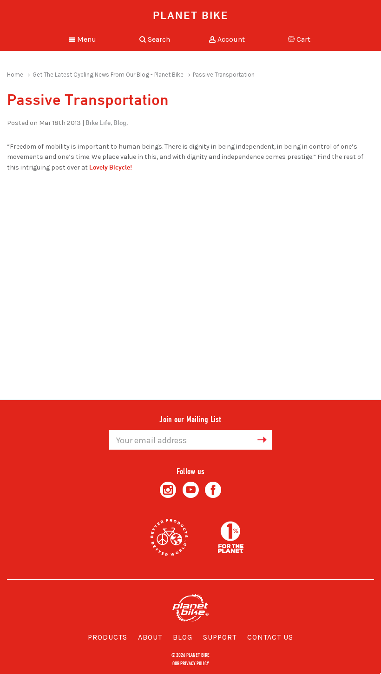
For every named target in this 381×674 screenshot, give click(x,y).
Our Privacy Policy (190, 663)
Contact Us (270, 637)
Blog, (120, 122)
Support (219, 637)
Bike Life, (98, 122)
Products (107, 637)
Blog (182, 637)
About (150, 637)
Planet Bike (191, 15)
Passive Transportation (224, 74)
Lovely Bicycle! (110, 167)
